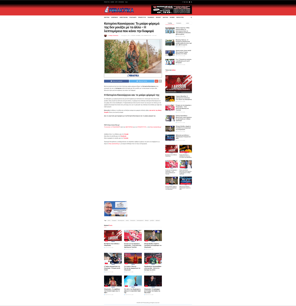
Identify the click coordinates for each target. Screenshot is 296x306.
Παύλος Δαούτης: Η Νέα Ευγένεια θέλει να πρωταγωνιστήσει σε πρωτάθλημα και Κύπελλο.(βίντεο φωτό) (183, 31)
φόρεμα (158, 220)
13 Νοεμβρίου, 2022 (125, 35)
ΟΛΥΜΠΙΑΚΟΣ (114, 17)
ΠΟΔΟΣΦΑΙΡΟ (132, 17)
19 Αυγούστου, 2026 (149, 271)
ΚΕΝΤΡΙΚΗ (106, 17)
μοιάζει (152, 220)
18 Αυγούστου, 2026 (149, 294)
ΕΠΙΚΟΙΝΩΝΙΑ (121, 2)
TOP (142, 35)
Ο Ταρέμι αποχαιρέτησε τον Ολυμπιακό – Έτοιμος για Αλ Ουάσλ (112, 268)
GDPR (116, 2)
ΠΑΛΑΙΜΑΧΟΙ (151, 17)
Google (126, 134)
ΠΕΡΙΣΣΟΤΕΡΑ (180, 17)
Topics (126, 2)
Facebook (123, 136)
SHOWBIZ (172, 17)
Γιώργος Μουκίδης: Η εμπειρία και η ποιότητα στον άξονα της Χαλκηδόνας (184, 98)
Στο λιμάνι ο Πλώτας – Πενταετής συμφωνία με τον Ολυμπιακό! (132, 268)
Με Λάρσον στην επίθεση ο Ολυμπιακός (178, 89)
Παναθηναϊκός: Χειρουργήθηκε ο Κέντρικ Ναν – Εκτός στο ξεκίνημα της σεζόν (152, 268)
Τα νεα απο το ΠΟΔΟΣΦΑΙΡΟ (112, 127)
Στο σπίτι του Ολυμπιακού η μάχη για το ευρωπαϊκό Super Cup (132, 290)
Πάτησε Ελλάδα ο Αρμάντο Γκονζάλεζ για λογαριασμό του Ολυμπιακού (152, 245)
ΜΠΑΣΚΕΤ (158, 17)
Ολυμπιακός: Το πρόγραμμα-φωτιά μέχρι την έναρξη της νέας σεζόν (152, 290)
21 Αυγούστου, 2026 (109, 247)
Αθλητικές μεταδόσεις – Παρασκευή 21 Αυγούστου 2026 (183, 136)
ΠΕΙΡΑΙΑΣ (183, 167)
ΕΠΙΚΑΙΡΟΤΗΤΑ (142, 17)
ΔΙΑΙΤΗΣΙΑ (165, 17)
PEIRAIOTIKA (107, 2)
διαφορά (114, 220)
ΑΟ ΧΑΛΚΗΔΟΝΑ (184, 152)
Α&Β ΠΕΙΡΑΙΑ (129, 127)
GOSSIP (133, 35)
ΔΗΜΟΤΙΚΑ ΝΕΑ (124, 17)
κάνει (127, 220)
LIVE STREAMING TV (185, 183)
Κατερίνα (133, 220)
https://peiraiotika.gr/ (155, 127)
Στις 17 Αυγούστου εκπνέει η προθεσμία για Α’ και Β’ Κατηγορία (183, 61)
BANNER (112, 2)
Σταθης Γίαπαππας (113, 35)
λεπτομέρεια (140, 220)
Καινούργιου (121, 220)
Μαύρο (146, 220)
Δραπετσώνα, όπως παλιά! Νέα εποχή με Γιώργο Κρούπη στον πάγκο (183, 52)
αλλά (109, 220)
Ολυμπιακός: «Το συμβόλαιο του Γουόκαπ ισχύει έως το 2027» (112, 290)
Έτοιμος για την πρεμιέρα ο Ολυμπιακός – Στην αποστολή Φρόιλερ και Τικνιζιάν (132, 245)
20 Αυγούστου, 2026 (109, 271)
